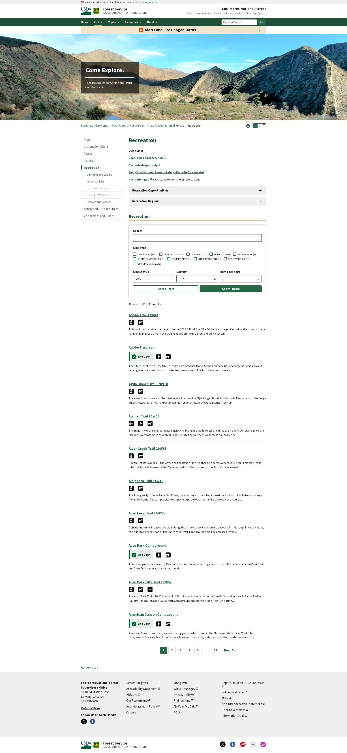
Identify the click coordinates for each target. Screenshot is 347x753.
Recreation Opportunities (150, 190)
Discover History (97, 188)
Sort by (181, 272)
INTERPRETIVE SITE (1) (209, 259)
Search (138, 231)
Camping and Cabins (99, 174)
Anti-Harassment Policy (141, 706)
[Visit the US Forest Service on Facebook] (233, 744)
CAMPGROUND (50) (173, 254)
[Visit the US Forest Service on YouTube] (243, 744)
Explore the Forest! (99, 202)
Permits (89, 161)
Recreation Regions (145, 201)
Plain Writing (182, 700)
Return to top (89, 667)
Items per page (230, 272)
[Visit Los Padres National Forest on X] (84, 721)
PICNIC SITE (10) (222, 254)
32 (215, 650)
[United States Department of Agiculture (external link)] (87, 11)
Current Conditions (96, 147)
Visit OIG (131, 695)
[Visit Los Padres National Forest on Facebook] (92, 721)
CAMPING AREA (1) (181, 259)
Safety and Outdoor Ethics (101, 209)
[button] (248, 125)
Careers (131, 712)
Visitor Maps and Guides (99, 216)
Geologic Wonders (98, 195)
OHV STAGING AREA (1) (149, 263)
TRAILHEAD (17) (199, 254)
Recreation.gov (136, 683)
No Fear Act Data (185, 706)
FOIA (177, 712)
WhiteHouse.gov (184, 689)
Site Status (141, 272)
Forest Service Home (199, 13)
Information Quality (234, 716)
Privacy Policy (183, 695)
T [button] (255, 126)
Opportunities (95, 181)
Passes (88, 154)
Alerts (88, 140)
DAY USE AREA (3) (246, 254)
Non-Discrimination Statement (242, 704)
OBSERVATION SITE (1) (239, 259)
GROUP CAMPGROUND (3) (150, 259)
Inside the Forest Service (228, 13)
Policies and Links (233, 692)
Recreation (91, 168)
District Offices (90, 708)
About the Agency (256, 13)
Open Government (233, 710)
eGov (225, 698)
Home (84, 22)
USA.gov (179, 683)
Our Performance (137, 700)
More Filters (165, 289)
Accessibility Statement (142, 689)
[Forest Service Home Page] (96, 11)
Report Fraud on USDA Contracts (243, 683)
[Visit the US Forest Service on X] (223, 744)
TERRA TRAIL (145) (146, 254)
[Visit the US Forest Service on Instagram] (263, 744)
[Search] (261, 22)
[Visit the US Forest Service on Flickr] (253, 744)
